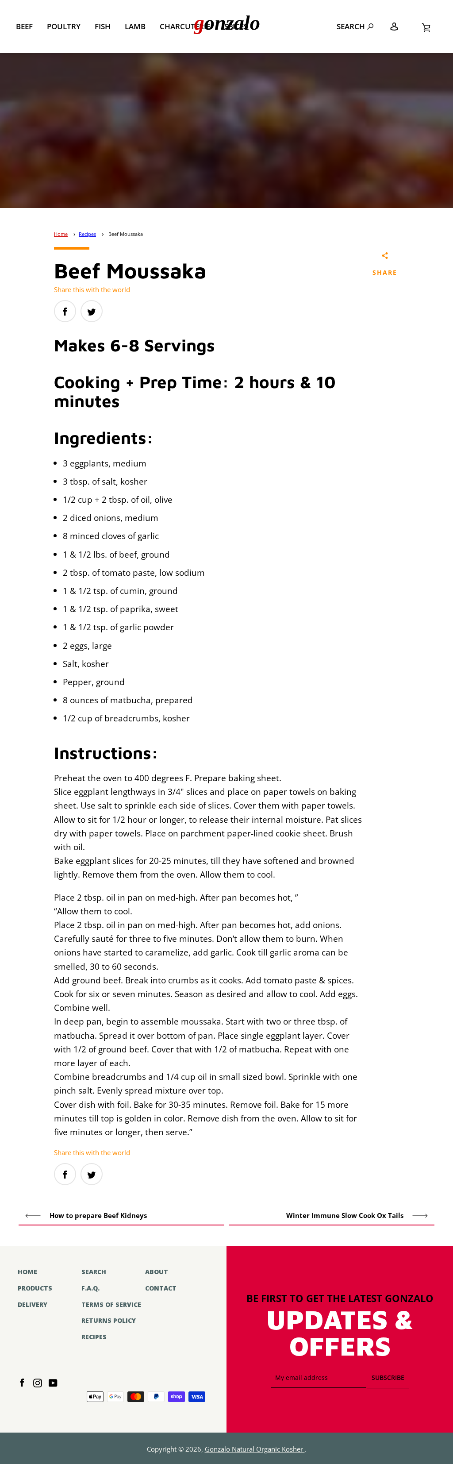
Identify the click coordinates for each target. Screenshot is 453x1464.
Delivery (32, 1304)
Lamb (135, 26)
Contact (161, 1288)
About (156, 1272)
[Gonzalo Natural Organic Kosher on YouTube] (53, 1382)
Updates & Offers (340, 1333)
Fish (103, 26)
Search (351, 26)
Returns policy (108, 1320)
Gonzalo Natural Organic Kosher (255, 1449)
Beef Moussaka (125, 234)
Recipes (87, 234)
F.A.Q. (90, 1288)
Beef (24, 26)
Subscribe (388, 1377)
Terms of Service (111, 1304)
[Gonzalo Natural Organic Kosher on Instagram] (37, 1382)
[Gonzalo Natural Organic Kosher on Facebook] (22, 1382)
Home (61, 234)
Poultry (64, 26)
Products (35, 1288)
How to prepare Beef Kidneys (97, 1215)
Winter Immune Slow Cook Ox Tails (345, 1215)
